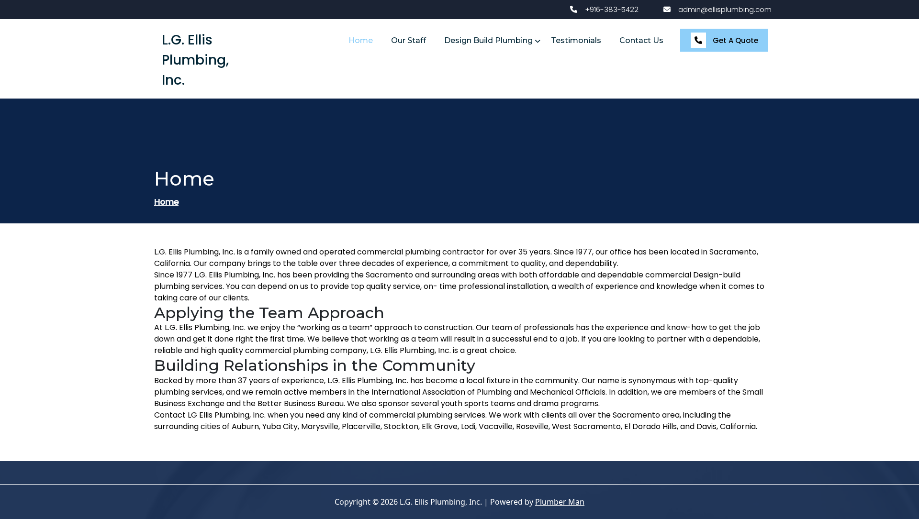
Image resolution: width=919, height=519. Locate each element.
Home (166, 202)
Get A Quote (734, 40)
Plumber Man (559, 502)
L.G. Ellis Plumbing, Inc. (195, 60)
